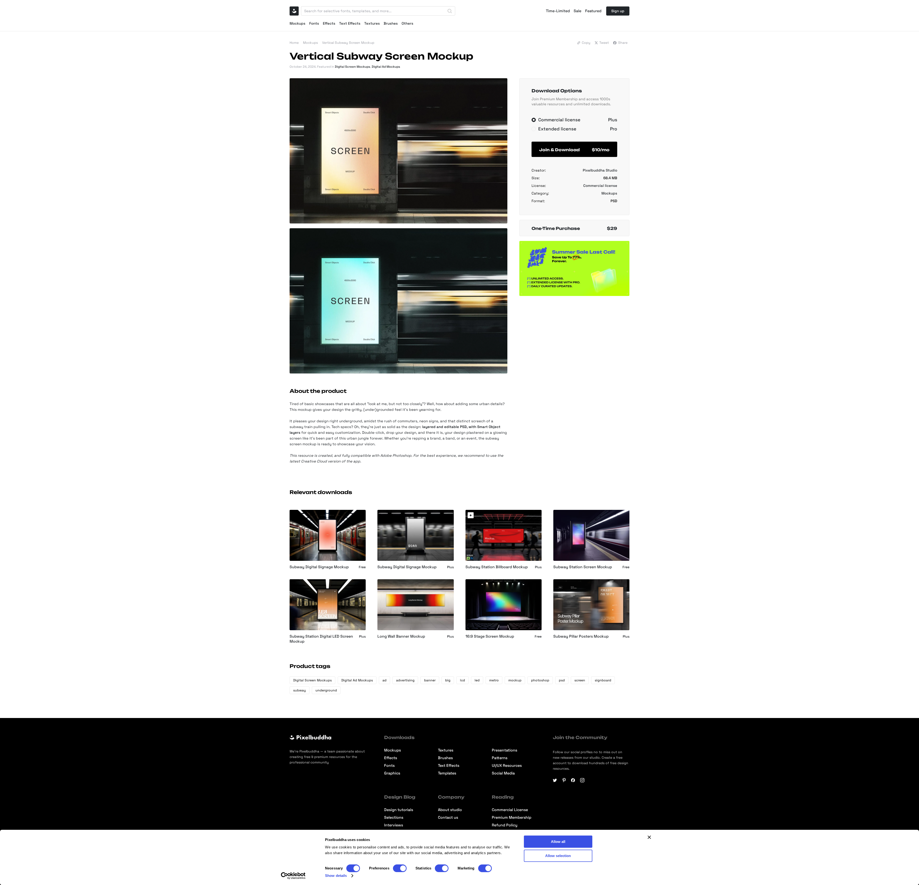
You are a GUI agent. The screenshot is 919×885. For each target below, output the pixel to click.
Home (294, 42)
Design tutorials (398, 810)
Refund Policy (504, 825)
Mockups (297, 23)
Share (623, 42)
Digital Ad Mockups (386, 67)
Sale (577, 11)
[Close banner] (649, 837)
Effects (329, 23)
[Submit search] (450, 11)
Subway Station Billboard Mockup (496, 567)
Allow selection (558, 856)
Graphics (392, 773)
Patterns (499, 758)
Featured (593, 11)
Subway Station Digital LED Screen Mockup (321, 639)
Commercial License (510, 810)
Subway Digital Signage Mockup (319, 567)
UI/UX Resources (507, 766)
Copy (586, 42)
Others (407, 23)
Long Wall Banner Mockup (401, 636)
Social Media (503, 773)
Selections (393, 817)
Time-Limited (558, 11)
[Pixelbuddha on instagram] (582, 780)
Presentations (504, 750)
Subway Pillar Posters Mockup (581, 636)
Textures (372, 23)
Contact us (448, 817)
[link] (471, 515)
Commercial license (600, 185)
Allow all (558, 842)
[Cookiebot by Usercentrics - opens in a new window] (293, 875)
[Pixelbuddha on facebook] (573, 780)
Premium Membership (511, 817)
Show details (336, 876)
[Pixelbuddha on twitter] (555, 780)
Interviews (393, 825)
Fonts (314, 23)
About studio (450, 810)
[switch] (400, 868)
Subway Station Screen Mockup (582, 567)
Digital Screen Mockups (352, 67)
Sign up (617, 11)
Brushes (391, 23)
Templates (447, 773)
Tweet (604, 42)
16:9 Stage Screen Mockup (489, 636)
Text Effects (349, 23)
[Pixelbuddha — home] (294, 11)
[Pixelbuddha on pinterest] (564, 780)
